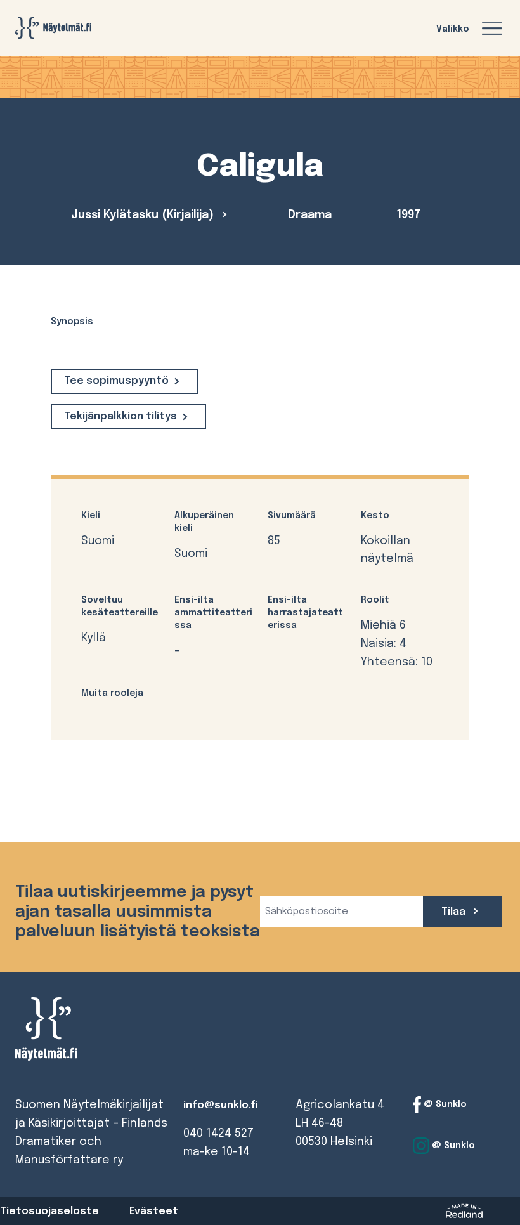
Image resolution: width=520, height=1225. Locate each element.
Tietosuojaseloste (49, 1211)
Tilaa (454, 912)
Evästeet (153, 1211)
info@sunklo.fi (220, 1105)
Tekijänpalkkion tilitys (120, 416)
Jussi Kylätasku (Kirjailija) (144, 215)
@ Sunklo (444, 1104)
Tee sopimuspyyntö (116, 381)
